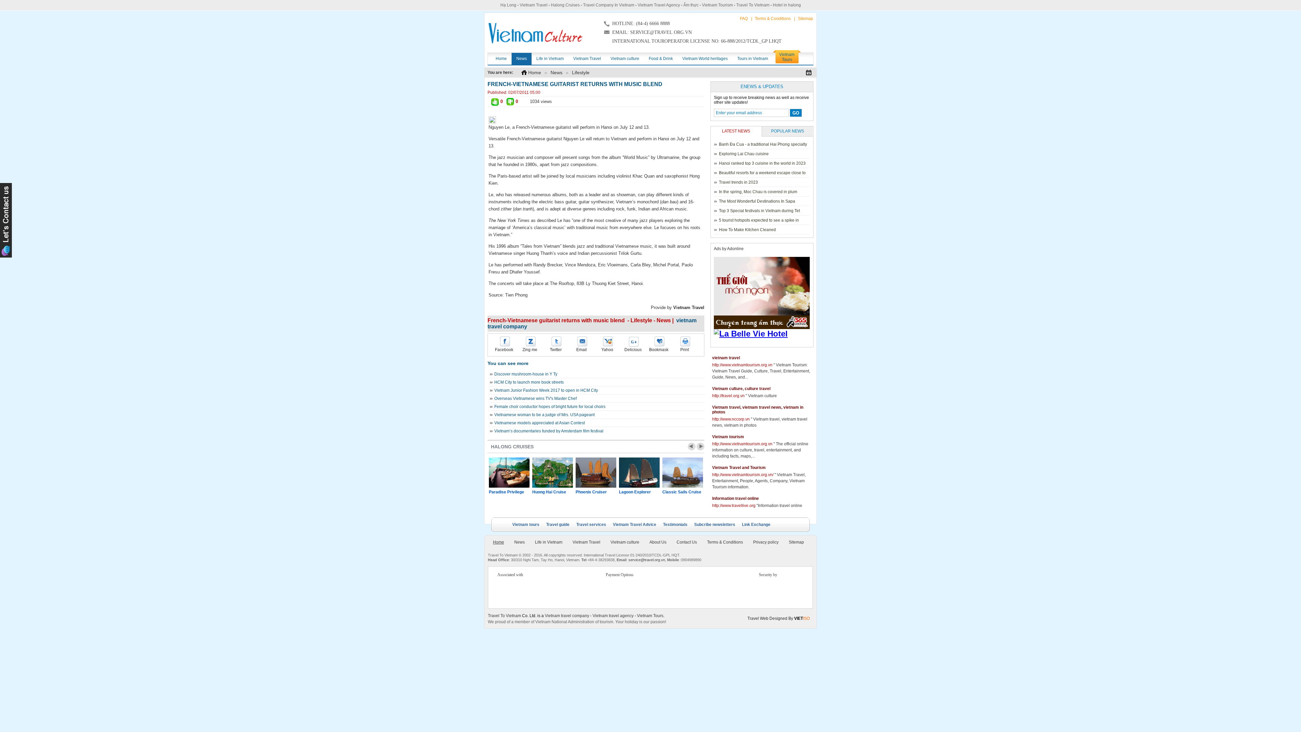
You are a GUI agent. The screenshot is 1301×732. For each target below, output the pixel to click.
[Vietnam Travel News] (535, 33)
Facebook (504, 349)
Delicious (633, 349)
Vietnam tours (525, 524)
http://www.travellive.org (734, 505)
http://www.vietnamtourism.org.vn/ (742, 474)
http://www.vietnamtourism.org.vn (742, 365)
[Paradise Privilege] (509, 473)
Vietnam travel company (567, 615)
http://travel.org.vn (728, 395)
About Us (657, 542)
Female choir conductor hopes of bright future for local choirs (549, 406)
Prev (692, 446)
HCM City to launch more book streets (529, 382)
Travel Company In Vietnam (608, 5)
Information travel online (735, 498)
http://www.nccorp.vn (731, 419)
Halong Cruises (565, 5)
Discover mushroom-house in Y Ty (525, 374)
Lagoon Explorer (635, 492)
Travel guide (558, 524)
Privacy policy (766, 542)
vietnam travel (726, 357)
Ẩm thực (691, 5)
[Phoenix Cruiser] (596, 473)
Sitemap (805, 18)
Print (684, 349)
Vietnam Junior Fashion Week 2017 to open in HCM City (546, 390)
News (556, 72)
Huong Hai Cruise (549, 492)
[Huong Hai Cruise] (552, 473)
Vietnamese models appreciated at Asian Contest (539, 423)
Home (534, 72)
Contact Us (687, 542)
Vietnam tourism (728, 436)
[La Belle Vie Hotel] (763, 334)
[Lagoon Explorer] (639, 473)
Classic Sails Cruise (681, 492)
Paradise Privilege (506, 492)
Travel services (591, 524)
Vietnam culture (625, 542)
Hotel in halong (787, 5)
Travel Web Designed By (778, 618)
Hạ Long (508, 5)
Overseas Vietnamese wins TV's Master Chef (535, 398)
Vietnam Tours (650, 615)
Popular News (787, 131)
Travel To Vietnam (752, 5)
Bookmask (658, 349)
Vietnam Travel (534, 5)
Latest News (736, 131)
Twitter (556, 349)
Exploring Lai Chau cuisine (744, 153)
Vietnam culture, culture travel (741, 388)
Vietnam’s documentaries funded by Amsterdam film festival (548, 431)
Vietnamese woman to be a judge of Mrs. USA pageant (544, 414)
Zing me (529, 349)
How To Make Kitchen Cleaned (747, 229)
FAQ (744, 18)
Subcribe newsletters (714, 524)
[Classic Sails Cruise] (682, 473)
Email (581, 349)
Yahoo (607, 349)
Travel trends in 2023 (738, 182)
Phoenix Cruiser (591, 492)
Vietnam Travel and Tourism (739, 467)
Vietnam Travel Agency (659, 5)
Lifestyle (581, 72)
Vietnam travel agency (613, 615)
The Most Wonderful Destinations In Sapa (757, 201)
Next (700, 446)
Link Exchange (756, 524)
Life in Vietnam (548, 542)
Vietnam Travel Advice (634, 524)
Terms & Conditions (773, 18)
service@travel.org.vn (646, 560)
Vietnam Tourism (717, 5)
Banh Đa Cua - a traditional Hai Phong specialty (763, 144)
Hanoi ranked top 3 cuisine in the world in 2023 (762, 163)
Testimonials (675, 524)
